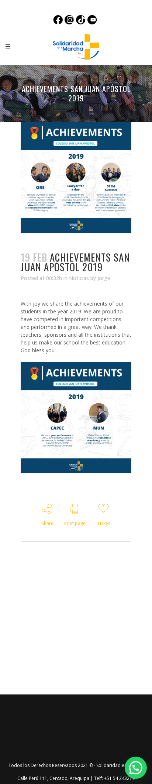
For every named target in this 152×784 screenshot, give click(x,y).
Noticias (79, 278)
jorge (103, 278)
